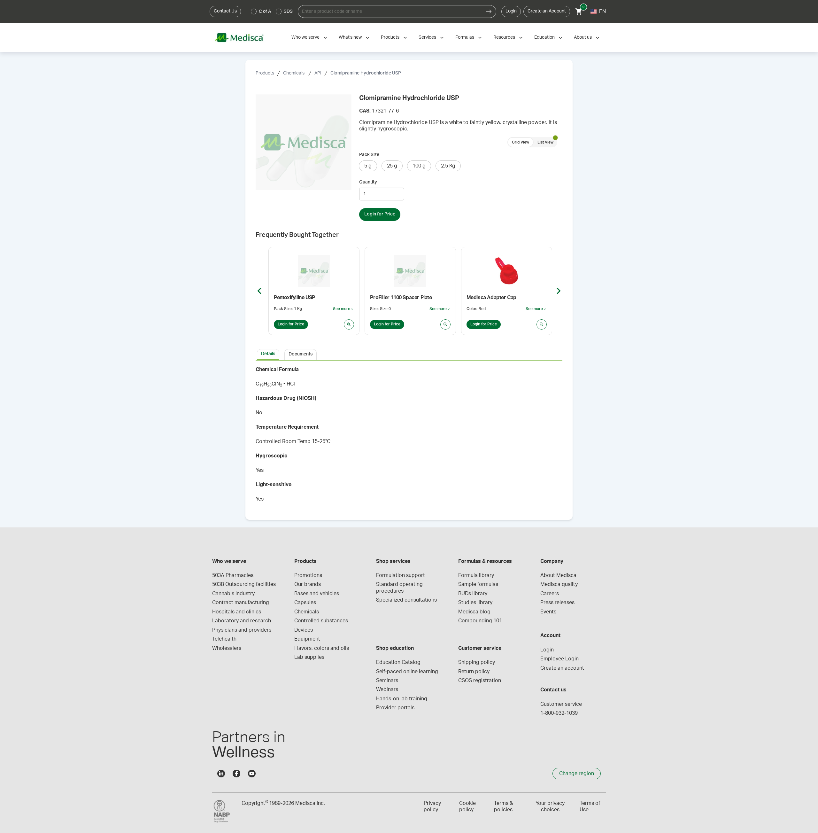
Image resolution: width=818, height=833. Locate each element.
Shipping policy (476, 662)
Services (427, 37)
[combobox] (390, 11)
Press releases (557, 602)
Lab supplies (309, 657)
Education (544, 37)
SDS (288, 11)
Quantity (368, 182)
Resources (504, 37)
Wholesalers (226, 648)
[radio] (253, 11)
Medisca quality (559, 584)
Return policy (474, 671)
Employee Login (559, 658)
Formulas (464, 37)
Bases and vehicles (316, 593)
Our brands (307, 584)
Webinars (387, 689)
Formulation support (400, 575)
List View (545, 142)
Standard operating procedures (400, 587)
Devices (303, 630)
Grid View (520, 142)
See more (343, 309)
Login (511, 11)
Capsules (305, 602)
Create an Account (547, 11)
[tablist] (409, 354)
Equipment (307, 639)
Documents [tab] (301, 354)
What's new (350, 37)
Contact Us (225, 11)
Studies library (475, 602)
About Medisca (558, 575)
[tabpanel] (409, 436)
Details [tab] (268, 354)
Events (548, 611)
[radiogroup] (272, 11)
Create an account (562, 668)
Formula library (476, 575)
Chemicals (294, 73)
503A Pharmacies (232, 575)
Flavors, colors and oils (321, 648)
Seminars (387, 680)
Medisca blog (474, 611)
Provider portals (395, 707)
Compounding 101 (480, 620)
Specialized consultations (406, 600)
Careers (549, 593)
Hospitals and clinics (236, 611)
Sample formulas (478, 584)
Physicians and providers (241, 630)
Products (390, 37)
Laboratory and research (241, 620)
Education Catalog (398, 662)
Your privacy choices (550, 806)
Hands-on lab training (401, 698)
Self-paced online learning (407, 671)
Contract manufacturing (240, 602)
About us (583, 37)
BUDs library (472, 593)
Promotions (308, 575)
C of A (265, 11)
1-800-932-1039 (559, 713)
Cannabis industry (233, 593)
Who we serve (305, 37)
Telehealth (224, 639)
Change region (576, 773)
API (317, 73)
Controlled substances (321, 620)
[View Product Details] (349, 324)
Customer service (561, 704)
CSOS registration (479, 680)
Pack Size (369, 154)
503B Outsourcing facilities (244, 584)
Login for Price (379, 214)
